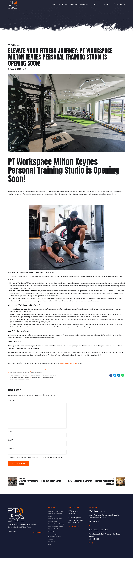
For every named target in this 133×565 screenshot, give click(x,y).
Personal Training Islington (55, 511)
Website (11, 448)
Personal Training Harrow (55, 518)
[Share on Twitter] (114, 375)
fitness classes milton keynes (20, 370)
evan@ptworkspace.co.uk (69, 363)
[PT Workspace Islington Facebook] (69, 526)
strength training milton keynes (42, 378)
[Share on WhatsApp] (122, 375)
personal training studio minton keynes (43, 376)
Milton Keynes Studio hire (55, 370)
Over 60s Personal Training (55, 526)
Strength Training (53, 521)
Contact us (96, 4)
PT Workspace (14, 45)
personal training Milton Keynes (45, 374)
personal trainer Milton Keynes (20, 374)
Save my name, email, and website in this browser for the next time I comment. (37, 457)
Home (53, 4)
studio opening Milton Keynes (20, 380)
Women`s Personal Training (56, 524)
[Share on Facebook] (110, 375)
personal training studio (18, 376)
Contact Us (51, 541)
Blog (106, 4)
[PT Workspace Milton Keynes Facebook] (92, 543)
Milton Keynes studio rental (19, 372)
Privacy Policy (26, 527)
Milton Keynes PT (38, 370)
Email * (10, 440)
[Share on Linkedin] (118, 375)
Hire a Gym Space (53, 534)
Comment (12, 400)
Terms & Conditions (14, 527)
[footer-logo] (16, 514)
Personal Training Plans (79, 4)
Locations (63, 4)
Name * (10, 431)
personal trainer (37, 372)
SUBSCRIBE (37, 532)
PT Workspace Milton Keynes (19, 378)
